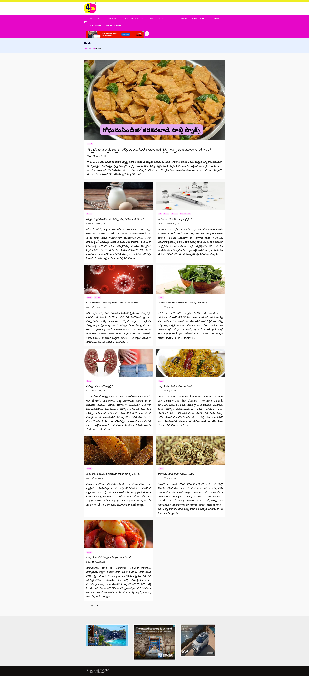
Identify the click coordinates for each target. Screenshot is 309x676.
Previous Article (92, 605)
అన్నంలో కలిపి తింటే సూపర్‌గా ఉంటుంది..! (176, 386)
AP (99, 18)
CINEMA (124, 18)
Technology (184, 18)
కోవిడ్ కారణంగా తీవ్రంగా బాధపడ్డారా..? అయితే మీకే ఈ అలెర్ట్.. (112, 302)
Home (92, 18)
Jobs (151, 18)
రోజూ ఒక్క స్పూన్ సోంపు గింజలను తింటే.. (176, 474)
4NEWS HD (104, 670)
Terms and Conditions (113, 25)
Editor (89, 156)
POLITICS (161, 18)
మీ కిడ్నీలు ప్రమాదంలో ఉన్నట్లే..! (99, 386)
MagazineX (101, 672)
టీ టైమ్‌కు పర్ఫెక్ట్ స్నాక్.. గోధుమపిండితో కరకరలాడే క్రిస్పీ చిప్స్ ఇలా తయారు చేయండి (149, 150)
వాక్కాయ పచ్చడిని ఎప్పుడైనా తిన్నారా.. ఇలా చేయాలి (108, 557)
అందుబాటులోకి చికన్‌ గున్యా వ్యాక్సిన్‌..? (175, 219)
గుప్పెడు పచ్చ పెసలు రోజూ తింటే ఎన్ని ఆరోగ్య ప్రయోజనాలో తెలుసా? (115, 219)
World (194, 18)
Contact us (215, 18)
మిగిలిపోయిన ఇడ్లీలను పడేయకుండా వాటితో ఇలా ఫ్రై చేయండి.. (113, 474)
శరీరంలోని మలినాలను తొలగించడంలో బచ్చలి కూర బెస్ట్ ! (182, 302)
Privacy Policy (95, 25)
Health (143, 18)
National (134, 18)
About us (203, 18)
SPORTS (172, 18)
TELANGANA (110, 18)
